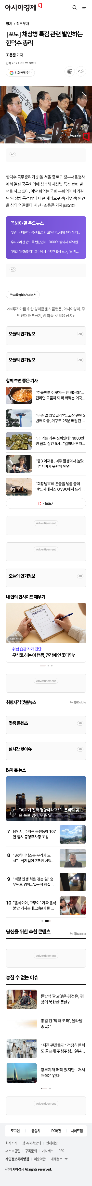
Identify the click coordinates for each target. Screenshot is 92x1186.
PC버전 (56, 1130)
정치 (9, 24)
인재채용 (52, 1142)
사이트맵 (77, 1130)
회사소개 (11, 1142)
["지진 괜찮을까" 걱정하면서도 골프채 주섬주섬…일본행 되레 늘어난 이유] (21, 1057)
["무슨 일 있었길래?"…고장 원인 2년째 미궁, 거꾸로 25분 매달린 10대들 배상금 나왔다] (19, 426)
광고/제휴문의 (31, 1142)
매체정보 (56, 1158)
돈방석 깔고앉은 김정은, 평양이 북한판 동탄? (61, 999)
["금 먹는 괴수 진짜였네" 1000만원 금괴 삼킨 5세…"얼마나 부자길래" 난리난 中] (19, 449)
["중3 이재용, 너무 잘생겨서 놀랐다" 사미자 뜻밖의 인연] (19, 471)
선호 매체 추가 (22, 73)
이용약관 (40, 1158)
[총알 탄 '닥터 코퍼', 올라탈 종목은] (21, 1032)
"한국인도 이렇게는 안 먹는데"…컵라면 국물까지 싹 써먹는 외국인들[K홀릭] (60, 395)
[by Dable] (78, 933)
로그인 (15, 1130)
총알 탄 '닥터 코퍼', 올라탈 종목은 (61, 1023)
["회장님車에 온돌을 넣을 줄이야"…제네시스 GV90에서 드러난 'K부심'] (19, 494)
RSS (61, 1150)
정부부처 (22, 24)
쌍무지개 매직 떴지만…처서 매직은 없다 (62, 1072)
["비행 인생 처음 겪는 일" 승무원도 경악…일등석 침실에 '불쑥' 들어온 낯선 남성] (73, 890)
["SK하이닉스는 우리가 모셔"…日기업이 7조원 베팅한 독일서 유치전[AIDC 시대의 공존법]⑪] (73, 866)
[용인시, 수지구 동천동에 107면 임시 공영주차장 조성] (73, 842)
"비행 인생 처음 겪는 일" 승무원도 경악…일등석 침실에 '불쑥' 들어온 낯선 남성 (33, 885)
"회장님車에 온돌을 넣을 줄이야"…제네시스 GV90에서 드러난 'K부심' (60, 487)
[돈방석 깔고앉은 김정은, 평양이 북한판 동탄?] (21, 1008)
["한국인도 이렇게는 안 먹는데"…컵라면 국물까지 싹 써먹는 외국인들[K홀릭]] (19, 403)
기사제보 (47, 1150)
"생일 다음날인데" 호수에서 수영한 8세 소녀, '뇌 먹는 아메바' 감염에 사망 (46, 252)
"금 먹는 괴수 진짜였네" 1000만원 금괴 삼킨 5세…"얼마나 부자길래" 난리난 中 (60, 441)
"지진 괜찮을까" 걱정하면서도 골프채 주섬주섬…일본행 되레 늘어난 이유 (62, 1048)
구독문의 (31, 1150)
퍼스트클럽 (12, 1150)
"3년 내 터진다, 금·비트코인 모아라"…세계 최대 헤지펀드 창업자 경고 (46, 232)
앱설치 (35, 1130)
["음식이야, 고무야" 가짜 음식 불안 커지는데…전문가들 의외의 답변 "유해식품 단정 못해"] (73, 914)
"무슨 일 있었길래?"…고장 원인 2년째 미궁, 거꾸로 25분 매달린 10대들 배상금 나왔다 (61, 418)
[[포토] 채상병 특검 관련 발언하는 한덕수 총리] (46, 115)
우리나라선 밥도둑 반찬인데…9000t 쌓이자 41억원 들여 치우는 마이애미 (46, 242)
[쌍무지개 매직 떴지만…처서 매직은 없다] (21, 1082)
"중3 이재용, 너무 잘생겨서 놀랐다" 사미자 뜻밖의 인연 (60, 464)
